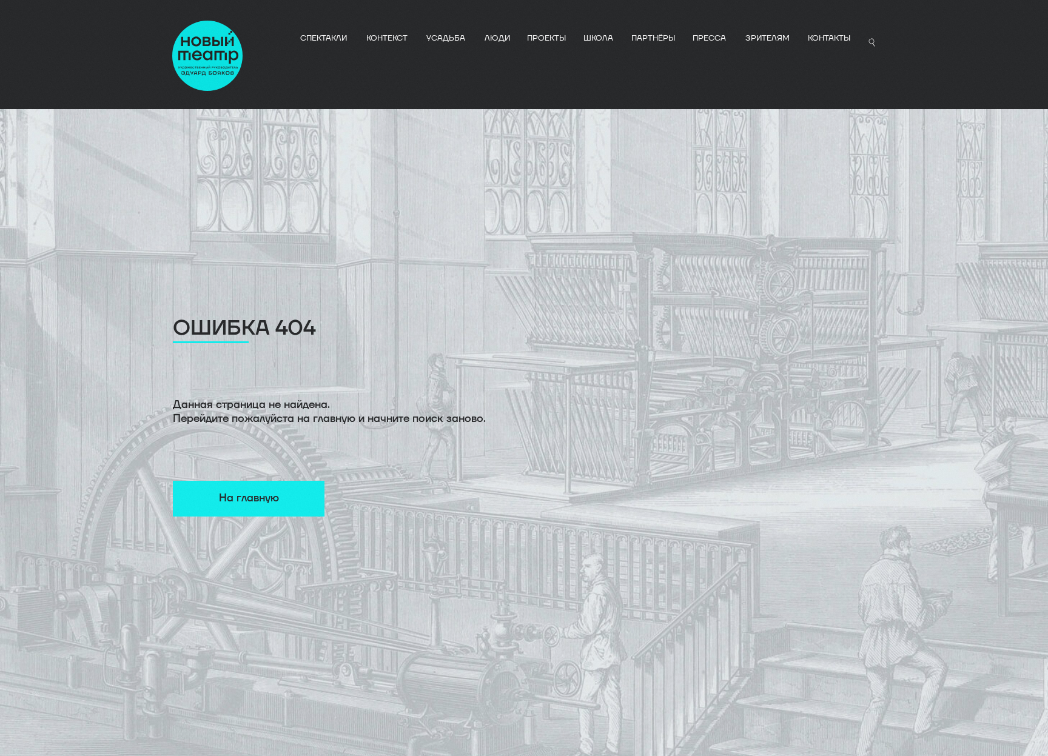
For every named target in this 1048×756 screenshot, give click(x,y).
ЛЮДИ (497, 38)
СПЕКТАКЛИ (323, 38)
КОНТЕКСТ (387, 38)
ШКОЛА (598, 38)
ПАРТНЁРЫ (653, 38)
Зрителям (767, 38)
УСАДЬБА (445, 38)
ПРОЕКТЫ (546, 38)
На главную (249, 498)
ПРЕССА (709, 38)
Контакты (829, 38)
